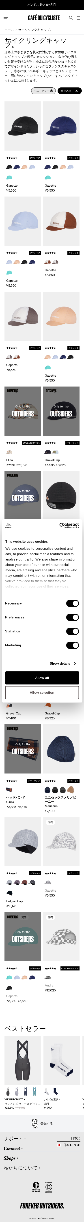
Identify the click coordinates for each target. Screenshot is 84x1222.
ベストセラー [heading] (25, 1028)
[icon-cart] (78, 17)
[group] (22, 1072)
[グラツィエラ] (22, 1060)
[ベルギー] (22, 841)
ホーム (9, 30)
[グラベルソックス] (61, 1060)
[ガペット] (22, 126)
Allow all (42, 678)
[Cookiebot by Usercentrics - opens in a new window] (60, 526)
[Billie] (61, 495)
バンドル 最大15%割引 (42, 5)
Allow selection (42, 692)
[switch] (72, 617)
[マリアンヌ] (61, 748)
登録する (46, 1123)
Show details (60, 663)
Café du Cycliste (45, 1218)
